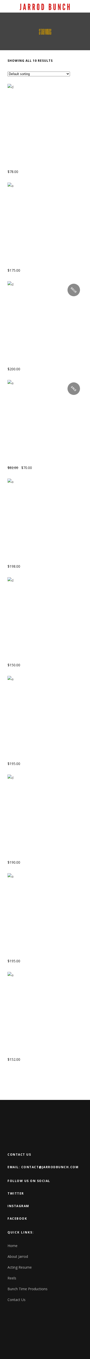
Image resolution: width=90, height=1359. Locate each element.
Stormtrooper (23, 757)
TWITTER (16, 1193)
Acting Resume (20, 1267)
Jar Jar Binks (20, 461)
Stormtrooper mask (28, 1053)
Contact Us (17, 1299)
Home (13, 1245)
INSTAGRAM (18, 1206)
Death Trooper (23, 363)
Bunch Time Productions (28, 1288)
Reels (12, 1278)
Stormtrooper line (28, 955)
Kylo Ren (17, 560)
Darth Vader (20, 264)
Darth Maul (19, 165)
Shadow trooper (25, 659)
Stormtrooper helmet (31, 856)
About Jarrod (18, 1256)
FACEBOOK (17, 1218)
